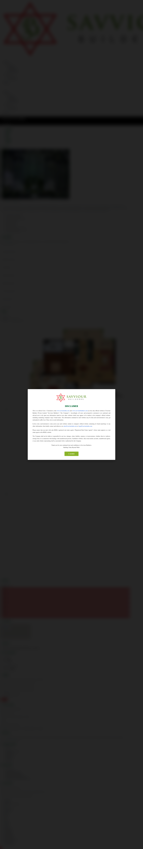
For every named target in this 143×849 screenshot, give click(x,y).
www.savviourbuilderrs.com (80, 411)
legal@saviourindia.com (85, 426)
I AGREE (71, 454)
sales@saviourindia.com (70, 426)
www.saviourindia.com (63, 411)
